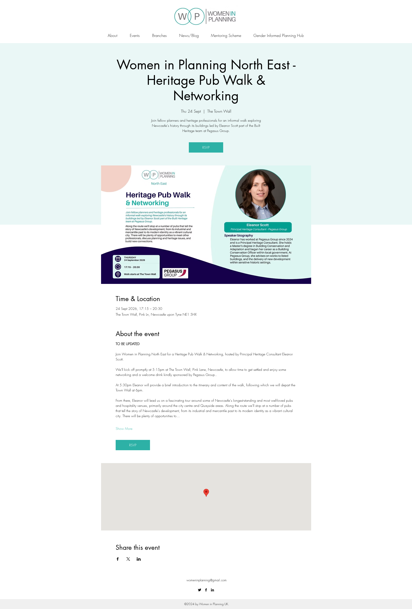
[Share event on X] (128, 559)
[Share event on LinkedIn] (139, 559)
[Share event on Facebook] (118, 559)
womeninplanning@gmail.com (206, 580)
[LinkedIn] (212, 590)
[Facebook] (206, 590)
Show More (124, 428)
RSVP (206, 147)
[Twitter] (199, 590)
